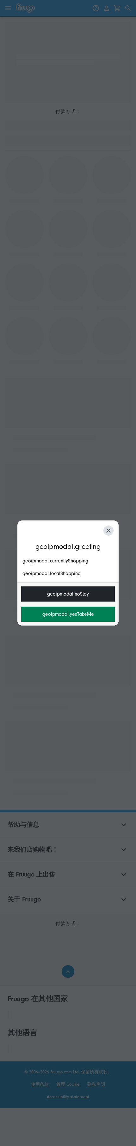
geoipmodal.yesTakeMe (68, 614)
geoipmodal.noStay (68, 594)
